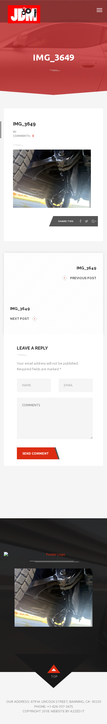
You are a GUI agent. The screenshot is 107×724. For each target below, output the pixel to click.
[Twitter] (86, 221)
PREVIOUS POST (83, 278)
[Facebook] (80, 221)
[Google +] (94, 221)
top (54, 676)
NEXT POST (19, 319)
